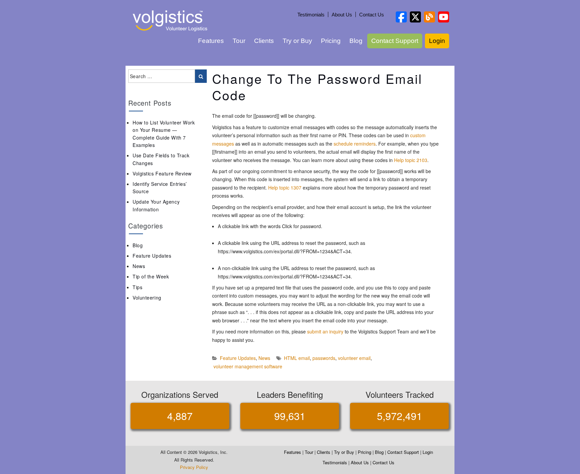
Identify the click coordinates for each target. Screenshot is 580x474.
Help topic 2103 (410, 160)
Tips (137, 287)
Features (211, 40)
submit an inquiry (325, 331)
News (264, 358)
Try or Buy (297, 40)
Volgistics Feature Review (162, 173)
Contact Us (371, 14)
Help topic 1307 (284, 187)
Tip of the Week (151, 276)
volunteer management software (247, 366)
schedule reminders (355, 143)
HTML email (297, 358)
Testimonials (311, 14)
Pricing (331, 40)
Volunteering (147, 297)
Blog (355, 40)
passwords (323, 358)
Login (437, 40)
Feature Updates (238, 358)
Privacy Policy (194, 467)
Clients (264, 40)
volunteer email (354, 358)
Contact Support (394, 40)
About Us (342, 14)
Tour (239, 40)
